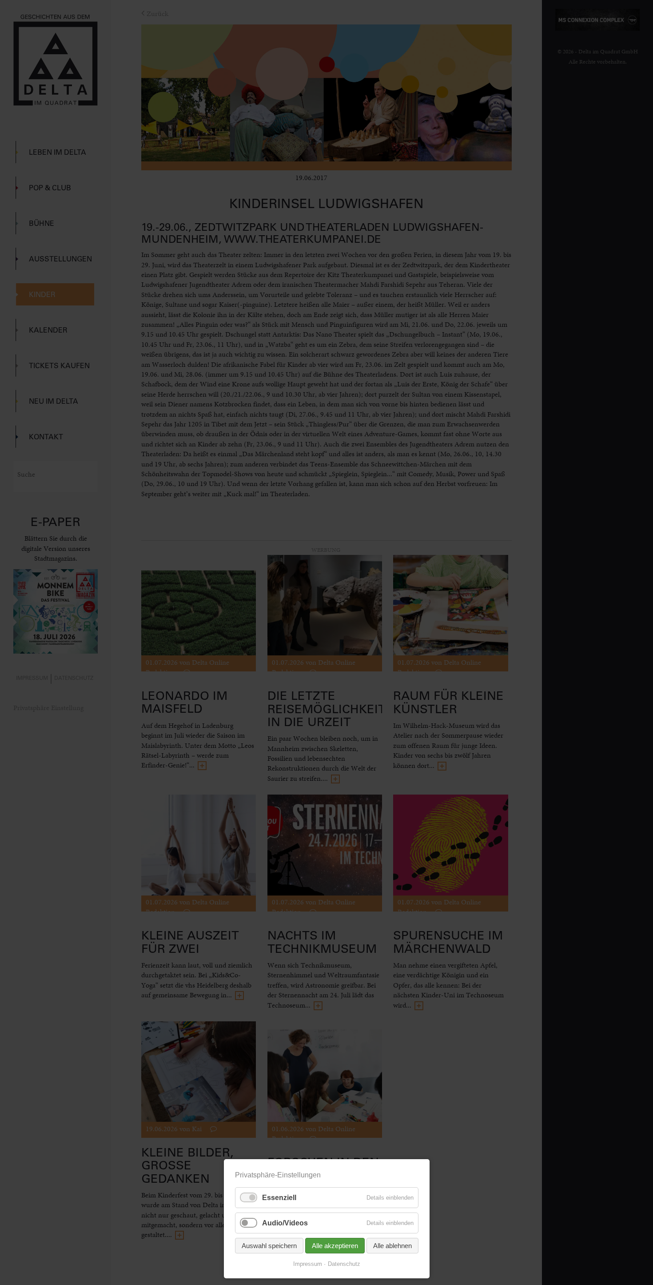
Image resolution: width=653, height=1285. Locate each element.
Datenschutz (344, 1264)
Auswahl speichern (269, 1245)
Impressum (307, 1264)
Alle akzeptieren (335, 1245)
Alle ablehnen (392, 1245)
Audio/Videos (285, 1223)
